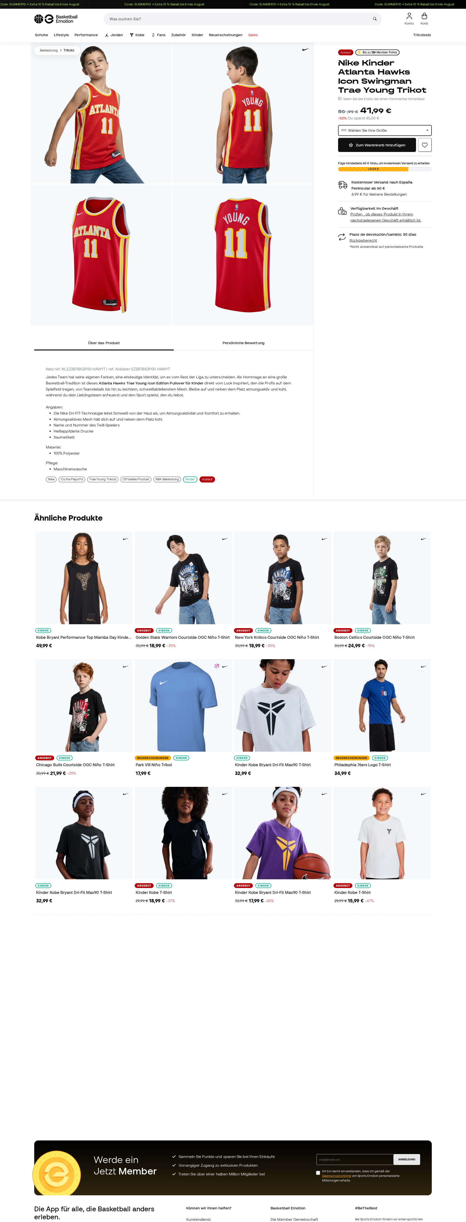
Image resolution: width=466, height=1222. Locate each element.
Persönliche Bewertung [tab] (244, 343)
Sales (253, 35)
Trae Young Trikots (102, 479)
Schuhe (41, 35)
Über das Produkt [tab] (104, 343)
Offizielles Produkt (136, 479)
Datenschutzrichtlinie (336, 1175)
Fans (161, 35)
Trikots (69, 50)
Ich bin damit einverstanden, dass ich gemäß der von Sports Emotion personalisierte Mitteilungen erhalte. (360, 1176)
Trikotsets (422, 35)
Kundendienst (198, 1219)
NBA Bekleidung (167, 479)
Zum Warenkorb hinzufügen (380, 145)
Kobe (139, 35)
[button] (385, 214)
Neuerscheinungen (225, 35)
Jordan (116, 35)
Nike (51, 479)
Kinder (197, 35)
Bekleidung (49, 50)
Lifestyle (61, 35)
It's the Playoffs (72, 479)
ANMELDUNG (406, 1159)
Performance (86, 35)
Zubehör (178, 35)
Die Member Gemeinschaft (294, 1219)
